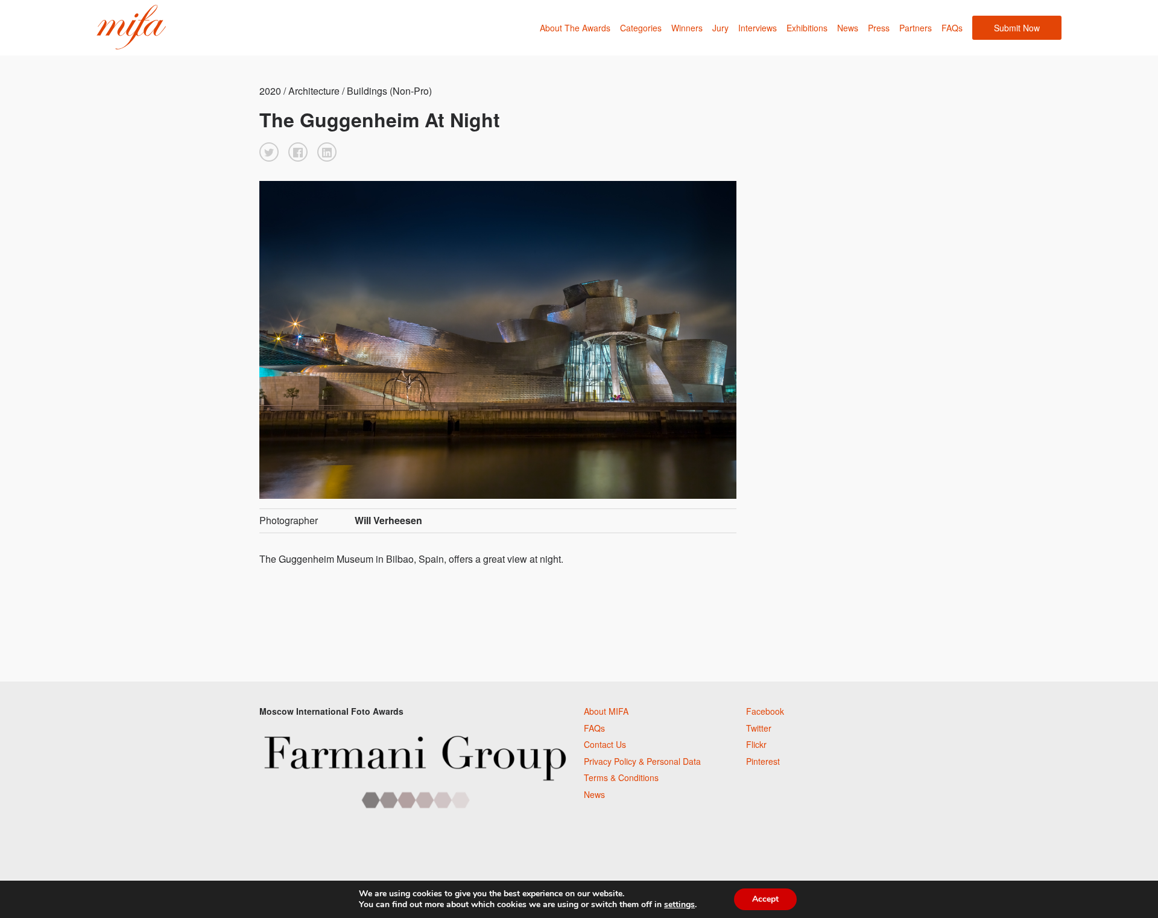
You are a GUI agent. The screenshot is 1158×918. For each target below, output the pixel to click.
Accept (765, 899)
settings (679, 904)
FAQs (952, 28)
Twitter (758, 728)
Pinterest (763, 761)
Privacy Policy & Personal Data (642, 761)
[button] (269, 152)
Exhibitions (806, 28)
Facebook (765, 711)
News (847, 28)
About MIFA (606, 711)
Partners (915, 28)
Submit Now (1017, 28)
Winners (687, 28)
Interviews (757, 28)
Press (879, 28)
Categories (641, 28)
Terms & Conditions (621, 777)
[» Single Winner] (131, 27)
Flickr (756, 744)
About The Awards (575, 28)
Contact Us (605, 744)
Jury (720, 28)
